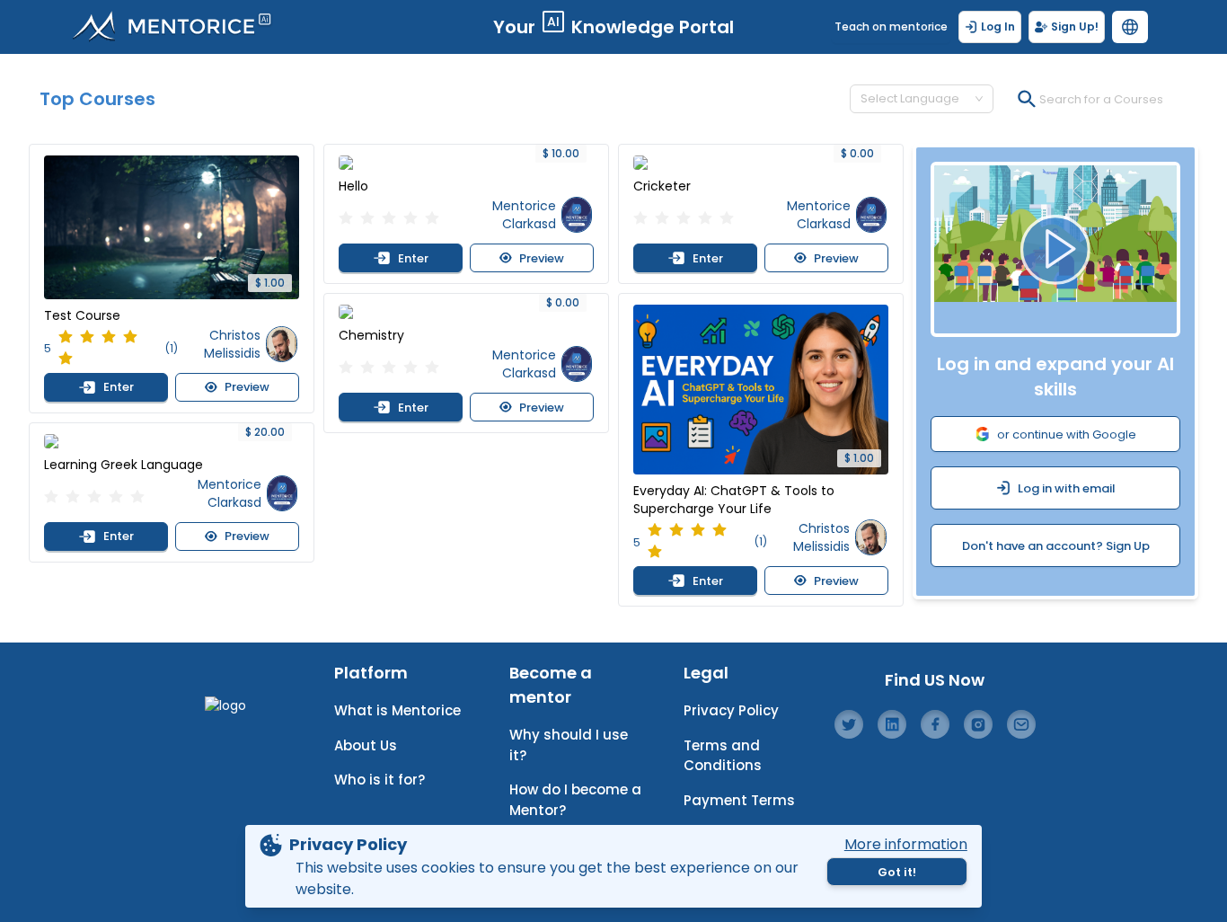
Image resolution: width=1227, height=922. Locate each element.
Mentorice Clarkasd (229, 493)
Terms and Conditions (723, 756)
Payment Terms (739, 800)
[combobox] (914, 98)
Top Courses (97, 98)
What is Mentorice (397, 710)
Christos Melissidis (232, 344)
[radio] (65, 338)
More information (905, 844)
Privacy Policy (731, 710)
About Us (365, 745)
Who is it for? (379, 779)
